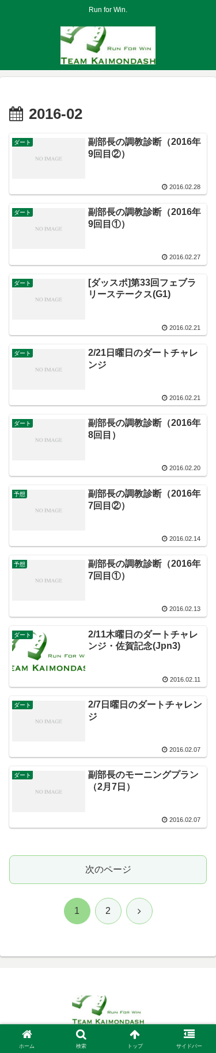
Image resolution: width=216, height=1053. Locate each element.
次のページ (108, 869)
